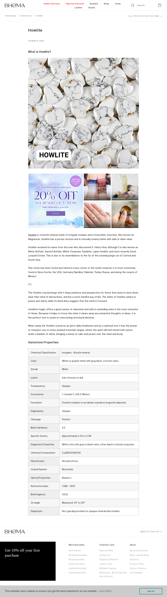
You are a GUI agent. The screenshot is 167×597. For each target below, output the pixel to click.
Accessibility (136, 572)
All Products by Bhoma (144, 16)
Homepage (10, 15)
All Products (75, 550)
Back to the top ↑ (151, 532)
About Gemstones (139, 550)
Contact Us (104, 555)
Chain (118, 3)
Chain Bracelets (77, 564)
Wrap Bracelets (76, 559)
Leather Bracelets (78, 568)
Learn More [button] (105, 591)
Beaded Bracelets (78, 555)
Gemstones (26, 15)
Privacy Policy (137, 564)
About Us (134, 559)
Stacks (91, 7)
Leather (78, 7)
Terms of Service (138, 568)
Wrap (106, 3)
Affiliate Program (107, 568)
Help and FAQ (106, 550)
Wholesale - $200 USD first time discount (113, 574)
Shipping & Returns (109, 559)
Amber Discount (52, 3)
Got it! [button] (150, 591)
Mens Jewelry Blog (139, 555)
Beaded (94, 3)
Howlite (39, 15)
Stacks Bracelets (77, 572)
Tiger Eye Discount (75, 3)
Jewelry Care (105, 564)
